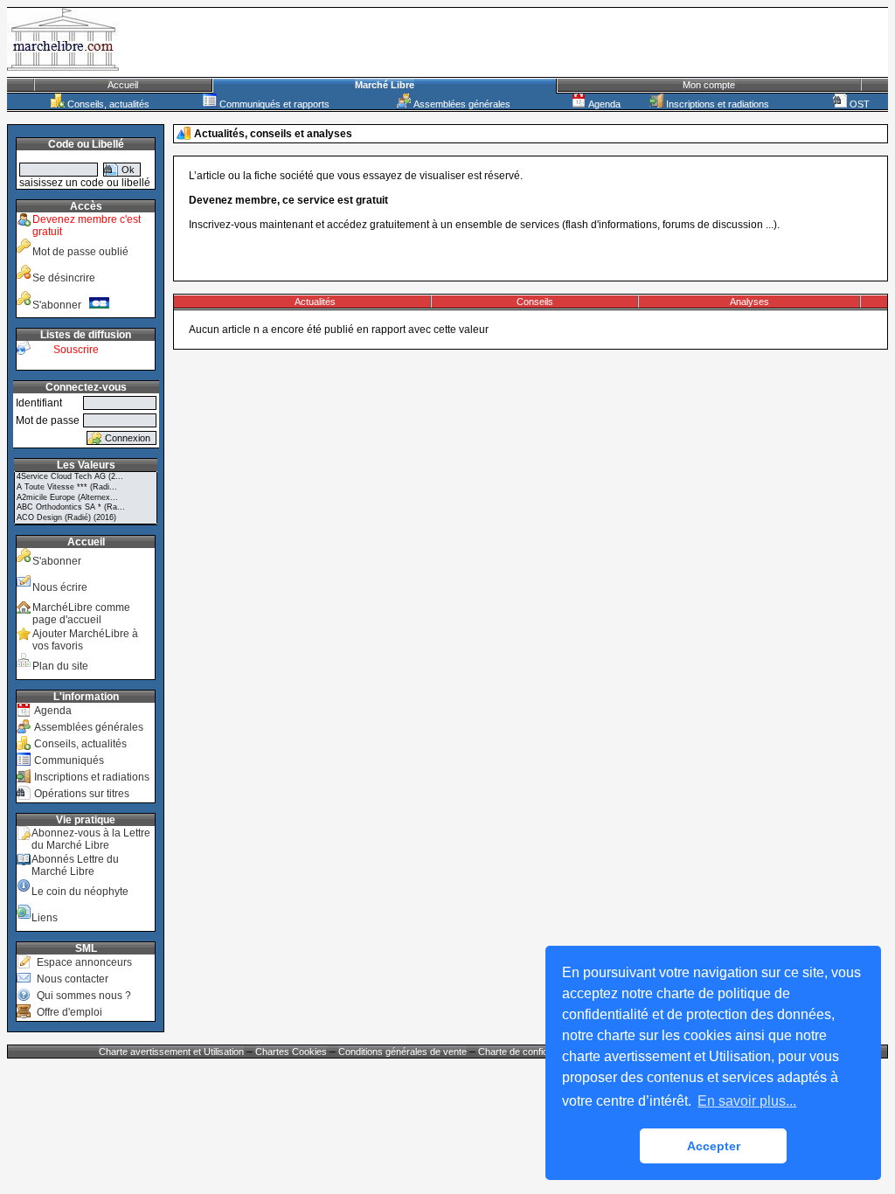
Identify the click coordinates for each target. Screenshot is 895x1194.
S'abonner (60, 305)
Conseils (535, 301)
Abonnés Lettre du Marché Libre (75, 865)
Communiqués (69, 760)
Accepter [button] (713, 1146)
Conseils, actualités (107, 104)
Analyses (749, 301)
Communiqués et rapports (273, 104)
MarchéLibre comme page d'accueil (81, 613)
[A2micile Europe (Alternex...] (85, 498)
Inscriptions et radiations (716, 104)
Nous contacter (72, 979)
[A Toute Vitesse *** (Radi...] (85, 487)
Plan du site (60, 666)
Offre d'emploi (69, 1012)
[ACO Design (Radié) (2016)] (85, 518)
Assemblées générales (460, 104)
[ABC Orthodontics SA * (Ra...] (85, 508)
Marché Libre (384, 85)
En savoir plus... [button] (746, 1100)
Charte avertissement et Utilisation (171, 1051)
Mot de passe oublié (80, 252)
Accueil (123, 85)
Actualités (315, 301)
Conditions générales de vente (402, 1051)
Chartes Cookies (291, 1051)
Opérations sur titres (81, 794)
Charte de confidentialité (528, 1051)
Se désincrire (63, 278)
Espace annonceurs (84, 962)
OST (858, 104)
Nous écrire (59, 587)
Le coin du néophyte (79, 891)
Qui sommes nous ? (84, 995)
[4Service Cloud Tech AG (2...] (85, 477)
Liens (44, 918)
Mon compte (709, 85)
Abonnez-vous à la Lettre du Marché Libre (90, 839)
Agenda (603, 104)
